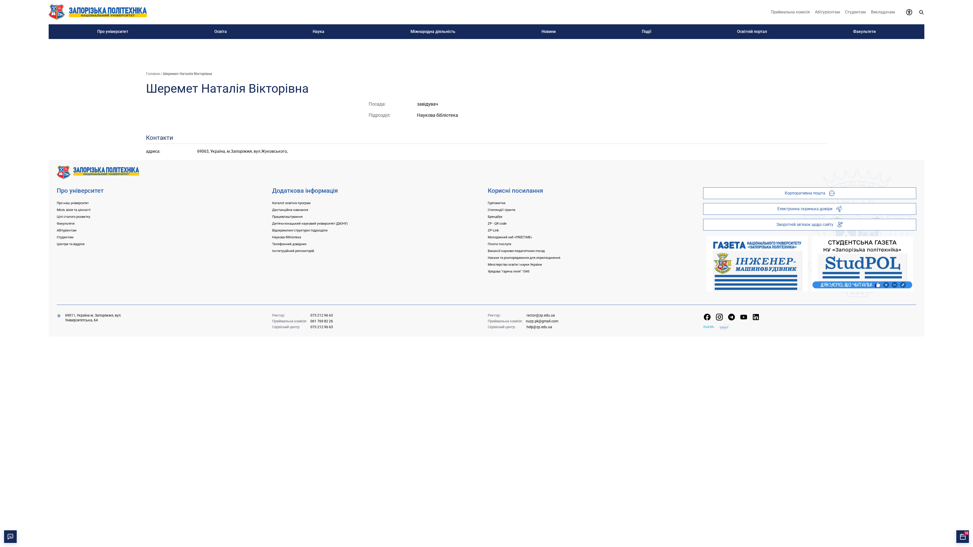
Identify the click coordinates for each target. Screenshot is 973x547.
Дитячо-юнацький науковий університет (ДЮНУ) (310, 223)
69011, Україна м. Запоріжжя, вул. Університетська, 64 (93, 317)
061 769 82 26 (321, 321)
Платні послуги (499, 244)
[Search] (921, 12)
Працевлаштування (287, 217)
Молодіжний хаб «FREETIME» (510, 237)
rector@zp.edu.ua (541, 315)
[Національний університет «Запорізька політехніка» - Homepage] (98, 172)
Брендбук (495, 217)
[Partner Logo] (709, 327)
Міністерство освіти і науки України (515, 264)
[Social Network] (707, 317)
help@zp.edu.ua (539, 327)
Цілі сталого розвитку (73, 217)
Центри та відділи (71, 244)
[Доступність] (909, 12)
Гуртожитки (497, 203)
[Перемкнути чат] (10, 536)
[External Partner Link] (757, 263)
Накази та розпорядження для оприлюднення (524, 258)
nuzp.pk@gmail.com (542, 321)
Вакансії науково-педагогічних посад (516, 251)
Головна (153, 74)
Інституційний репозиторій (293, 251)
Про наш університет (73, 203)
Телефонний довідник (289, 244)
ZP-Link (493, 230)
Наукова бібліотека (286, 237)
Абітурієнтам (67, 230)
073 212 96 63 (321, 315)
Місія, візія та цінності (73, 210)
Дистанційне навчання (290, 210)
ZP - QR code (497, 223)
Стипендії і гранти (501, 210)
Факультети (66, 223)
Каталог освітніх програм (291, 203)
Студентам (65, 237)
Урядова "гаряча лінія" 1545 (508, 271)
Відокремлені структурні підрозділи (300, 230)
